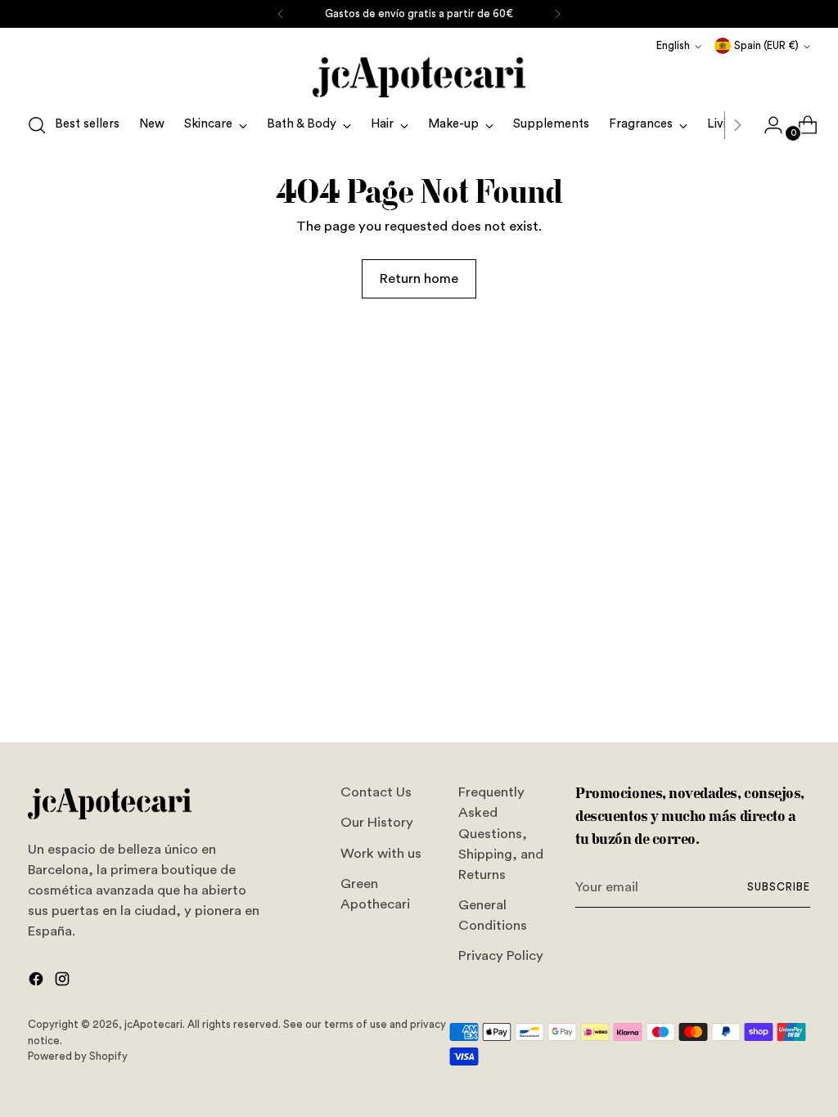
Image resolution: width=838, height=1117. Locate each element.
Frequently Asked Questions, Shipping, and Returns (500, 833)
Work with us (380, 853)
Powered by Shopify (78, 1056)
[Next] (557, 14)
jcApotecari (153, 1024)
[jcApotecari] (419, 77)
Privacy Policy (500, 955)
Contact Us (376, 792)
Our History (376, 822)
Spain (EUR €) (766, 45)
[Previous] (281, 14)
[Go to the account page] (766, 125)
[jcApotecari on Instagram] (64, 982)
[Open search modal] (36, 125)
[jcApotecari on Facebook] (37, 982)
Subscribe (778, 886)
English (673, 45)
